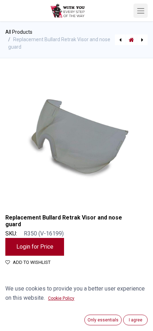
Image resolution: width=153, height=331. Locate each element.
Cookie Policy (61, 298)
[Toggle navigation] (140, 11)
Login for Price (34, 246)
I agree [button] (135, 320)
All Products (18, 32)
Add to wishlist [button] (32, 262)
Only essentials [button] (103, 320)
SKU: (11, 233)
